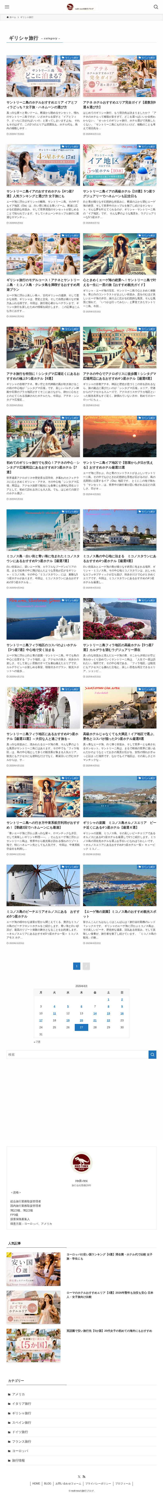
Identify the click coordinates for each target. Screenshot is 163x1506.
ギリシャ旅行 (21, 1413)
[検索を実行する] (152, 1054)
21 (95, 1020)
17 (41, 1020)
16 (122, 1013)
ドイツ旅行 (20, 1432)
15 (108, 1013)
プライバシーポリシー (98, 1483)
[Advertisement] (81, 1093)
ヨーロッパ (20, 1451)
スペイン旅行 (21, 1422)
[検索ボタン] (156, 7)
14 (95, 1013)
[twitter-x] (79, 1476)
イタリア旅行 (21, 1403)
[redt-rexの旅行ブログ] (81, 7)
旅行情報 (18, 1460)
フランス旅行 (21, 1441)
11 (54, 1013)
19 (68, 1020)
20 (81, 1020)
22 (108, 1020)
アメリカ (18, 1394)
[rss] (84, 1476)
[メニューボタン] (7, 7)
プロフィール (123, 1483)
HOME (36, 1483)
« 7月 (37, 1041)
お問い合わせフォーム (68, 1483)
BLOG (47, 1483)
